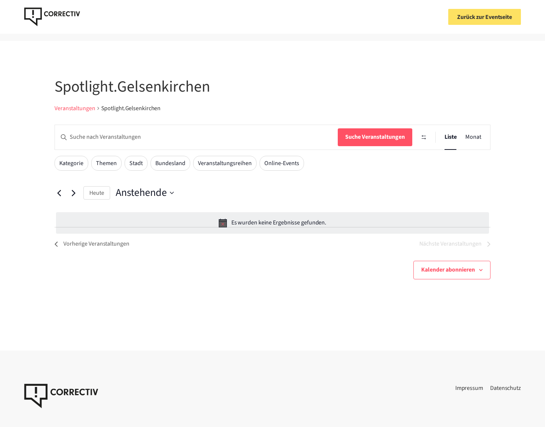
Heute (96, 193)
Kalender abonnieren (448, 270)
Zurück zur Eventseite (484, 17)
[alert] (272, 223)
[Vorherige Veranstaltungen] (58, 192)
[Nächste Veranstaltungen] (73, 192)
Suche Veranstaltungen (375, 137)
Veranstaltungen (74, 108)
